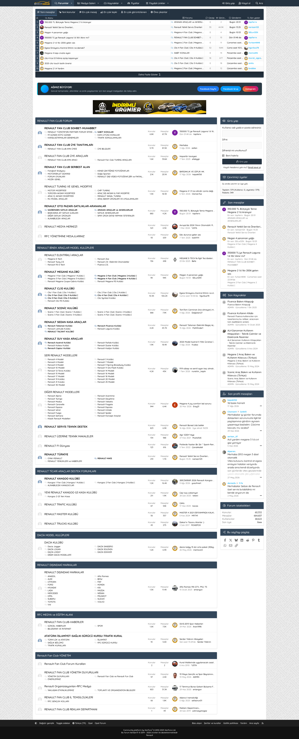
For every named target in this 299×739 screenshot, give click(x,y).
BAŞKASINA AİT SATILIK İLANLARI (63, 213)
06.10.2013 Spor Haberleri (191, 624)
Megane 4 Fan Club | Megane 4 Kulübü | (192, 32)
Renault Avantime (105, 396)
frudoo (195, 344)
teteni (195, 495)
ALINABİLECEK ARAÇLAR (59, 218)
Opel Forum (100, 723)
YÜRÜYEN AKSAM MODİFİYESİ (61, 193)
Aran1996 (197, 626)
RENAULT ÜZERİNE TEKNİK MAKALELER (68, 436)
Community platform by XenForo (149, 730)
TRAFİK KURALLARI (57, 645)
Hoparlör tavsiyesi (188, 156)
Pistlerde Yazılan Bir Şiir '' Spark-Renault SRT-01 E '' (204, 444)
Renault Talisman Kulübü (60, 326)
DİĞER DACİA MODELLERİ (59, 555)
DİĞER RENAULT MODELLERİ (61, 392)
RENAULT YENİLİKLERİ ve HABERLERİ (65, 461)
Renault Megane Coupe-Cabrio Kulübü (66, 281)
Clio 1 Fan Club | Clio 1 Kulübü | (62, 292)
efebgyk (196, 159)
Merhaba (184, 145)
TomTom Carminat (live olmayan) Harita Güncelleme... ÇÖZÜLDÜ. (210, 309)
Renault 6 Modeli (56, 362)
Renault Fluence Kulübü (109, 326)
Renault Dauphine (105, 398)
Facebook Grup (230, 89)
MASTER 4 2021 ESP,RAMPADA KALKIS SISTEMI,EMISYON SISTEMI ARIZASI (213, 512)
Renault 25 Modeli (105, 382)
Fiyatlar (135, 3)
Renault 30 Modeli (56, 385)
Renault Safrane (55, 415)
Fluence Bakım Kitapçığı (241, 301)
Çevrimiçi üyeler (237, 177)
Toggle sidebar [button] (63, 723)
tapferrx (197, 134)
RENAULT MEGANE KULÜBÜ (61, 271)
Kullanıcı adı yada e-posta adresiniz (241, 127)
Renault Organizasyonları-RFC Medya (67, 686)
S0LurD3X (197, 277)
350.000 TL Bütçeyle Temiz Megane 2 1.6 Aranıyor (68, 22)
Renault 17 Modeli (56, 376)
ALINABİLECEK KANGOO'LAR (61, 485)
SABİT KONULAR (182, 53)
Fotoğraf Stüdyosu (56, 171)
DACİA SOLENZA (104, 549)
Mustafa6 (196, 437)
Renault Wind (54, 410)
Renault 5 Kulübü (105, 359)
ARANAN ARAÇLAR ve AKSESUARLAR (191, 22)
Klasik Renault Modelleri (59, 418)
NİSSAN (100, 593)
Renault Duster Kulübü (108, 345)
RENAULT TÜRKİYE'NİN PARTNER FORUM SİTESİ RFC (72, 132)
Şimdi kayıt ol (254, 167)
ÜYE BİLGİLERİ (103, 149)
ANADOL (52, 576)
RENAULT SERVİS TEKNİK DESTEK (65, 426)
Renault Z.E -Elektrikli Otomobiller (113, 262)
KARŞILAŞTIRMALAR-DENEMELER (63, 137)
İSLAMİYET (102, 639)
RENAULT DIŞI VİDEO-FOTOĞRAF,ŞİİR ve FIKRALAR (121, 176)
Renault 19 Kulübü (56, 379)
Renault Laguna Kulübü (108, 328)
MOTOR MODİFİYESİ (57, 190)
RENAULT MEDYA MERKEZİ (60, 226)
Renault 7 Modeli (105, 362)
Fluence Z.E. (103, 264)
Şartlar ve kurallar (212, 723)
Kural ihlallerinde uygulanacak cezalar (198, 662)
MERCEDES (53, 593)
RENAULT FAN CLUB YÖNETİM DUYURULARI (71, 672)
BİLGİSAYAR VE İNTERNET (59, 629)
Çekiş (182, 503)
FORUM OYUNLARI (56, 176)
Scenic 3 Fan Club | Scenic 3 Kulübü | (65, 314)
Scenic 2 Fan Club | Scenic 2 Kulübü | (114, 312)
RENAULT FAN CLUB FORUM (54, 120)
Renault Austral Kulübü (59, 342)
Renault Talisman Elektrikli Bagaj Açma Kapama (203, 325)
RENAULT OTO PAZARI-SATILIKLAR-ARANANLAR (75, 206)
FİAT (99, 582)
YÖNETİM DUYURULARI (58, 676)
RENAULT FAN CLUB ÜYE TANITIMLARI (68, 144)
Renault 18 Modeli (105, 376)
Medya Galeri (88, 3)
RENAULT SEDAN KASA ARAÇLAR (65, 322)
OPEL (50, 596)
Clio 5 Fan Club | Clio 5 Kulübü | (188, 63)
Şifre (224, 139)
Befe (194, 261)
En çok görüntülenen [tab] (135, 12)
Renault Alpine (54, 396)
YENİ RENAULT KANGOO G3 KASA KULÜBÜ (70, 492)
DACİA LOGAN (54, 549)
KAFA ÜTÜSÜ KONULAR (108, 135)
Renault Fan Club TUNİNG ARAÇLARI (114, 160)
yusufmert (196, 483)
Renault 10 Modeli (56, 367)
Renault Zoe (103, 259)
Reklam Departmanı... (190, 708)
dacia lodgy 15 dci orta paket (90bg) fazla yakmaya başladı (208, 547)
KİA (99, 587)
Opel (90, 723)
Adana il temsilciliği (189, 697)
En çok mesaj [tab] (89, 12)
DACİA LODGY (54, 552)
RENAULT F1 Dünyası (57, 445)
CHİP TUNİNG (103, 190)
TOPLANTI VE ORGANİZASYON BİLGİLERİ (116, 690)
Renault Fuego (54, 413)
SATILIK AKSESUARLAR (108, 213)
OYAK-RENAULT (55, 458)
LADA (50, 590)
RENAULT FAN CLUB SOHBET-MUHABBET (193, 37)
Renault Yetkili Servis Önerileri (188, 27)
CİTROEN (52, 582)
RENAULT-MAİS (104, 458)
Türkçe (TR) (80, 723)
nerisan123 (197, 459)
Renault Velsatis (105, 401)
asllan (194, 148)
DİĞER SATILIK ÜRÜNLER (59, 215)
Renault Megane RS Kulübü (110, 281)
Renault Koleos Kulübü (58, 345)
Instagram (250, 89)
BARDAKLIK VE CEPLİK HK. (192, 171)
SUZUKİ (100, 599)
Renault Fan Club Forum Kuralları (65, 663)
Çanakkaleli (197, 447)
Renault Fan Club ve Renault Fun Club (115, 676)
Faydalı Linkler (157, 3)
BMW (99, 579)
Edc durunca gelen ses (190, 234)
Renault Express (104, 407)
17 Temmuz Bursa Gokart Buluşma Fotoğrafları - (202, 686)
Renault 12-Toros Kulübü (59, 370)
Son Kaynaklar (237, 295)
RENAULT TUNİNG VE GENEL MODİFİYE (68, 186)
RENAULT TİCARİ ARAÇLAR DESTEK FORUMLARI (66, 471)
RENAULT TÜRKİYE (56, 454)
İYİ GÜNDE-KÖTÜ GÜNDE (59, 135)
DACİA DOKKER (104, 552)
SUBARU (51, 599)
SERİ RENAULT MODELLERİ (60, 355)
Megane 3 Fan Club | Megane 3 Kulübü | (66, 278)
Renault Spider (104, 413)
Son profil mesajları (240, 393)
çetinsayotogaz (199, 711)
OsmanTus (197, 194)
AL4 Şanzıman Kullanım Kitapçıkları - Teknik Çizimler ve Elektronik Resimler (244, 334)
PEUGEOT (102, 596)
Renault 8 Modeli (56, 365)
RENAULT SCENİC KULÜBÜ (61, 308)
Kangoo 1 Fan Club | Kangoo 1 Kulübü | (66, 482)
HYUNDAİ (52, 587)
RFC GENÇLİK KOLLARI (58, 701)
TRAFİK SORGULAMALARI (109, 137)
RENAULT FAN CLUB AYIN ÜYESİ (62, 149)
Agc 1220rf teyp (187, 435)
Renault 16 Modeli (105, 373)
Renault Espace (55, 407)
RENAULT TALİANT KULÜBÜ (61, 331)
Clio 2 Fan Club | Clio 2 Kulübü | (111, 292)
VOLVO (100, 602)
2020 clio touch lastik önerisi (58, 63)
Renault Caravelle (56, 404)
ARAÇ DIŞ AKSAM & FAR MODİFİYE (113, 193)
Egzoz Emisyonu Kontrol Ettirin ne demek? (65, 48)
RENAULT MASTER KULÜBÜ (61, 514)
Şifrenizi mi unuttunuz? (234, 150)
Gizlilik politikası (230, 723)
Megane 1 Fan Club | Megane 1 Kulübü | (66, 275)
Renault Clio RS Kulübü (58, 301)
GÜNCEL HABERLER (57, 626)
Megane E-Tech (55, 259)
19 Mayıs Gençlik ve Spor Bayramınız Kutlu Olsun (202, 674)
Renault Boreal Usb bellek (192, 425)
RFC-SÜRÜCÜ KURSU (107, 642)
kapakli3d (197, 174)
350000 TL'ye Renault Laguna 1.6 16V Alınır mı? (67, 37)
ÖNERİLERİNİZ (54, 679)
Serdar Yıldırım (204, 642)
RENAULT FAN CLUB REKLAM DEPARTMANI (70, 709)
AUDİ (50, 579)
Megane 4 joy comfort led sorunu (195, 403)
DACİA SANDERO (105, 546)
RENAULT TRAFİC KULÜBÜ (60, 504)
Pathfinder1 (197, 328)
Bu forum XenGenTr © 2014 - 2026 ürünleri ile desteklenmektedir (149, 732)
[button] (71, 3)
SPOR (100, 626)
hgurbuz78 (204, 296)
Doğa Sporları (104, 173)
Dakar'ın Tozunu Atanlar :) (192, 522)
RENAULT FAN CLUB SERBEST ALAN (67, 167)
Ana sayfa (254, 723)
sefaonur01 (197, 700)
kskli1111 (195, 237)
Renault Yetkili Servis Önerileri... (59, 27)
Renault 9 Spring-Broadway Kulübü (114, 365)
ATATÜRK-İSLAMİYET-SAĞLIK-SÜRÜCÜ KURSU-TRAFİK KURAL (83, 635)
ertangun (198, 589)
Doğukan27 (197, 312)
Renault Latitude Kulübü (59, 328)
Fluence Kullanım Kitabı (240, 313)
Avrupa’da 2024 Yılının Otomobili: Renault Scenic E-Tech (206, 225)
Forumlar (63, 3)
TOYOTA (51, 602)
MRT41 (195, 515)
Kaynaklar (113, 3)
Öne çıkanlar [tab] (160, 12)
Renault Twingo (55, 398)
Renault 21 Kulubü (56, 382)
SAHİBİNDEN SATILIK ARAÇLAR (62, 210)
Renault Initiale (104, 410)
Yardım (243, 723)
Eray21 (196, 406)
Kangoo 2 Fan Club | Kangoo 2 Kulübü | (116, 482)
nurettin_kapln (199, 371)
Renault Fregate (105, 404)
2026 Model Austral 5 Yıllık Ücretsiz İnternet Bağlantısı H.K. (207, 342)
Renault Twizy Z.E (56, 262)
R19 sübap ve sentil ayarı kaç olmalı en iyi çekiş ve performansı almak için (215, 368)
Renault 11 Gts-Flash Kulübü (110, 367)
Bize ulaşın (197, 723)
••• (261, 406)
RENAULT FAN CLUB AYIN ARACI (62, 160)
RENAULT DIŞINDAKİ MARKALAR (57, 565)
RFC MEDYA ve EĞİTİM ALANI (55, 614)
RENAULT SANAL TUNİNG (109, 196)
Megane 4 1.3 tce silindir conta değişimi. (198, 191)
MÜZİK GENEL (54, 179)
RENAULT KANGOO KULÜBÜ (62, 478)
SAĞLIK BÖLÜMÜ (55, 642)
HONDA (100, 584)
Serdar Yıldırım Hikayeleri (191, 639)
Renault (149, 735)
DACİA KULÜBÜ (53, 542)
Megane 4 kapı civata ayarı (58, 53)
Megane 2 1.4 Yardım (54, 68)
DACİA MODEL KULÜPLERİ (53, 535)
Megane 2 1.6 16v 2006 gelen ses (60, 42)
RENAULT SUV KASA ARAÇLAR (63, 338)
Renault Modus (55, 401)
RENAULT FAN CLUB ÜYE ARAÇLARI (66, 155)
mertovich (198, 550)
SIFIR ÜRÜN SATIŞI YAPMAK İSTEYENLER (115, 215)
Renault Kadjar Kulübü (108, 348)
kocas (195, 506)
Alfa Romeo (103, 576)
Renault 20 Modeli (106, 379)
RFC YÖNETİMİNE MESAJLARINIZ (64, 236)
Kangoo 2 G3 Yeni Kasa (59, 496)
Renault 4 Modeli (56, 359)
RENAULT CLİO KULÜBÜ (59, 288)
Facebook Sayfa (208, 89)
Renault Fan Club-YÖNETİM (54, 655)
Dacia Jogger (54, 546)
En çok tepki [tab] (110, 12)
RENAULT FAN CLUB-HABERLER (63, 622)
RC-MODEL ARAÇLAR (57, 199)
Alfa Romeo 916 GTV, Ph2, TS (193, 587)
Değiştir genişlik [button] (46, 723)
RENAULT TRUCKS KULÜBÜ (61, 523)
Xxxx (259, 522)
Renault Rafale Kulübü (108, 342)
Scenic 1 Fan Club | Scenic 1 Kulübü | (64, 312)
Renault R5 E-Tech (56, 264)
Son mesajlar (236, 202)
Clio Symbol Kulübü (106, 298)
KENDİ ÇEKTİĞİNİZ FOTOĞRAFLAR (113, 171)
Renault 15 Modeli (56, 373)
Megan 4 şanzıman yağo (56, 32)
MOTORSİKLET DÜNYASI (59, 173)
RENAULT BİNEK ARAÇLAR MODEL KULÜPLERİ (65, 247)
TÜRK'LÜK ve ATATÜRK (59, 639)
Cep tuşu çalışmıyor (189, 493)
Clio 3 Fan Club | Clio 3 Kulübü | (63, 295)
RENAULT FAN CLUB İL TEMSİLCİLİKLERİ (68, 697)
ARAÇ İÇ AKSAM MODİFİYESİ (61, 196)
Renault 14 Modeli (105, 370)
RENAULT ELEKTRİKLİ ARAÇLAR (63, 255)
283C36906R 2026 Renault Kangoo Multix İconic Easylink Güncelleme (212, 480)
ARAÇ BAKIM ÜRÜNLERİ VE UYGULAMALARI (117, 199)
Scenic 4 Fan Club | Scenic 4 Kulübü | (114, 314)
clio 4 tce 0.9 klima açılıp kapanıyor (61, 58)
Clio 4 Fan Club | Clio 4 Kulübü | (188, 47)
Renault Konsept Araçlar (109, 415)
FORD (50, 584)
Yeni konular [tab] (68, 12)
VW (49, 604)
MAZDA (100, 590)
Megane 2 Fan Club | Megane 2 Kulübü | (192, 42)
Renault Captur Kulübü (59, 348)
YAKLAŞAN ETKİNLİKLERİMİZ (61, 690)
